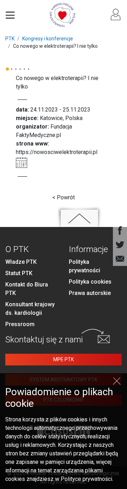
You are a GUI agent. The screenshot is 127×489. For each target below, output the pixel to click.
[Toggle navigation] (10, 14)
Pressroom (20, 324)
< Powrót (63, 197)
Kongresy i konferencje (47, 38)
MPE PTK (63, 359)
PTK (9, 38)
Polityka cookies (90, 281)
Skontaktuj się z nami (44, 340)
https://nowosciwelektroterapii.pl (56, 152)
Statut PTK (18, 273)
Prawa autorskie (90, 293)
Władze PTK (21, 261)
